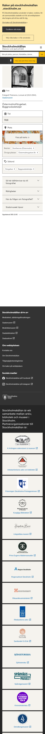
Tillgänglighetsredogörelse (12, 361)
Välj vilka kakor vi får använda (18, 38)
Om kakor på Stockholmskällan (14, 22)
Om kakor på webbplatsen (12, 366)
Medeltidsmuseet (9, 328)
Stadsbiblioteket (8, 333)
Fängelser (9, 169)
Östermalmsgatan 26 (27, 152)
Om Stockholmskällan (10, 356)
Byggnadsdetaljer (25, 169)
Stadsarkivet (7, 338)
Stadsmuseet (7, 98)
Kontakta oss (7, 350)
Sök (42, 54)
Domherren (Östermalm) (22, 148)
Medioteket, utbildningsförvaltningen (16, 317)
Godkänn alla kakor (14, 29)
